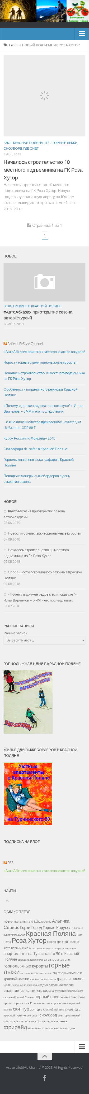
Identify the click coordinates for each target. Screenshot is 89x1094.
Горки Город (31, 927)
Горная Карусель (58, 927)
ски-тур (21, 1009)
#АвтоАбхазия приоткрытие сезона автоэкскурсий (44, 352)
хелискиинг (34, 1028)
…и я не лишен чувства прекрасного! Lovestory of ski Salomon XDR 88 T (42, 425)
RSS (11, 863)
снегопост (33, 1015)
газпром (52, 960)
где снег (65, 959)
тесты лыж (29, 1021)
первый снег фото (72, 997)
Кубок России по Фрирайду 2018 (29, 438)
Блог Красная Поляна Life (27, 143)
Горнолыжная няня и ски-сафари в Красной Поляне (39, 462)
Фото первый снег (16, 948)
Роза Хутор (29, 941)
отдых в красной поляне (56, 985)
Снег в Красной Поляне (63, 942)
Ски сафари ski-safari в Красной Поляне (35, 449)
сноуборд (48, 1015)
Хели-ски (34, 948)
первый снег (46, 996)
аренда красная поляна (32, 959)
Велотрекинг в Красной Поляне (32, 306)
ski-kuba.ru (36, 921)
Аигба (47, 921)
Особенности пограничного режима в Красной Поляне (40, 392)
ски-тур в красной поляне (47, 1009)
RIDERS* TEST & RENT (16, 921)
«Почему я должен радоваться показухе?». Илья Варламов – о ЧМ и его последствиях (43, 409)
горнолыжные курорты (26, 966)
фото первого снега (52, 1021)
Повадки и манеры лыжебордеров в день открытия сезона (37, 479)
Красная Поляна (51, 933)
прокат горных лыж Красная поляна (28, 1003)
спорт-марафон (13, 1021)
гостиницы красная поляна (36, 973)
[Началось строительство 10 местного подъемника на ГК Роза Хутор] (44, 95)
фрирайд (15, 1027)
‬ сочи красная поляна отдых (58, 1028)
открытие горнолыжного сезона (29, 991)
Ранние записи (15, 633)
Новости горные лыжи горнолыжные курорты (40, 362)
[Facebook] (44, 1078)
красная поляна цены (26, 985)
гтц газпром (61, 973)
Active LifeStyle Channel (25, 344)
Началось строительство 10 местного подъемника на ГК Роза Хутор (43, 170)
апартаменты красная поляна (58, 948)
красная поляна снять (43, 979)
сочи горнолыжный (69, 1015)
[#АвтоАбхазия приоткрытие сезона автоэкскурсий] (44, 282)
